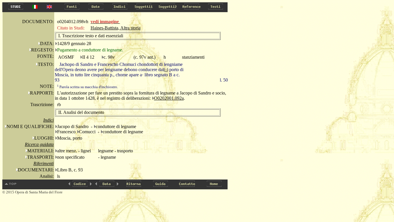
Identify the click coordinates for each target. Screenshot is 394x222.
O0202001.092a (169, 98)
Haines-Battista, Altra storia (115, 27)
